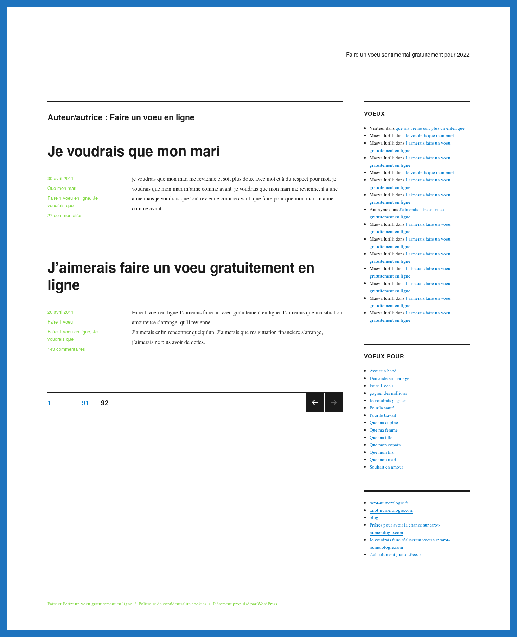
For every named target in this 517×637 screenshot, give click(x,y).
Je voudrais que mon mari (133, 150)
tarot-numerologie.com (391, 510)
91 (88, 402)
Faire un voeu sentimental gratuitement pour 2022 (408, 54)
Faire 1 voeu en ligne (68, 198)
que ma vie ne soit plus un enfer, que (430, 128)
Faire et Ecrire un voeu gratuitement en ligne (89, 603)
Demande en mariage (389, 378)
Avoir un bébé (383, 371)
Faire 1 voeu (60, 321)
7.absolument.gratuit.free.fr (395, 554)
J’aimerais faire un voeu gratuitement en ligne (180, 275)
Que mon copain (385, 444)
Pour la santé (382, 408)
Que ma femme (384, 430)
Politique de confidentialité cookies (172, 603)
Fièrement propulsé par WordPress (245, 603)
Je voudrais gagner (387, 400)
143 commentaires (66, 348)
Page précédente (315, 411)
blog (374, 517)
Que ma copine (384, 422)
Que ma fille (381, 437)
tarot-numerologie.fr (389, 502)
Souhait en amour (386, 467)
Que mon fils (382, 452)
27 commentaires (65, 215)
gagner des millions (388, 393)
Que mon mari (61, 188)
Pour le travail (383, 415)
